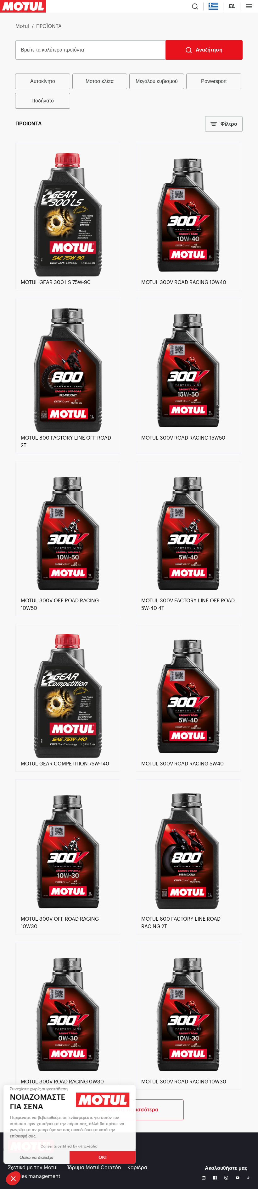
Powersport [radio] (214, 81)
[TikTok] (248, 1177)
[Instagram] (226, 1178)
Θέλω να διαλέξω (39, 1157)
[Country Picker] (213, 6)
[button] (13, 1178)
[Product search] (195, 6)
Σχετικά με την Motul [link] (33, 1167)
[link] (68, 274)
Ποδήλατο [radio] (42, 100)
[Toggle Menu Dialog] (249, 6)
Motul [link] (22, 26)
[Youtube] (237, 1178)
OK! (105, 1157)
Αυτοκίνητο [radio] (42, 81)
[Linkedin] (203, 1178)
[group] (129, 91)
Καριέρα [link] (137, 1167)
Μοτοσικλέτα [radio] (100, 81)
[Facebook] (215, 1178)
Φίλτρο (229, 124)
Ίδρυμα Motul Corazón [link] (94, 1167)
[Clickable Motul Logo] (23, 6)
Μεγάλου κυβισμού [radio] (157, 81)
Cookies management (34, 1176)
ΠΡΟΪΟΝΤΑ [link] (49, 26)
